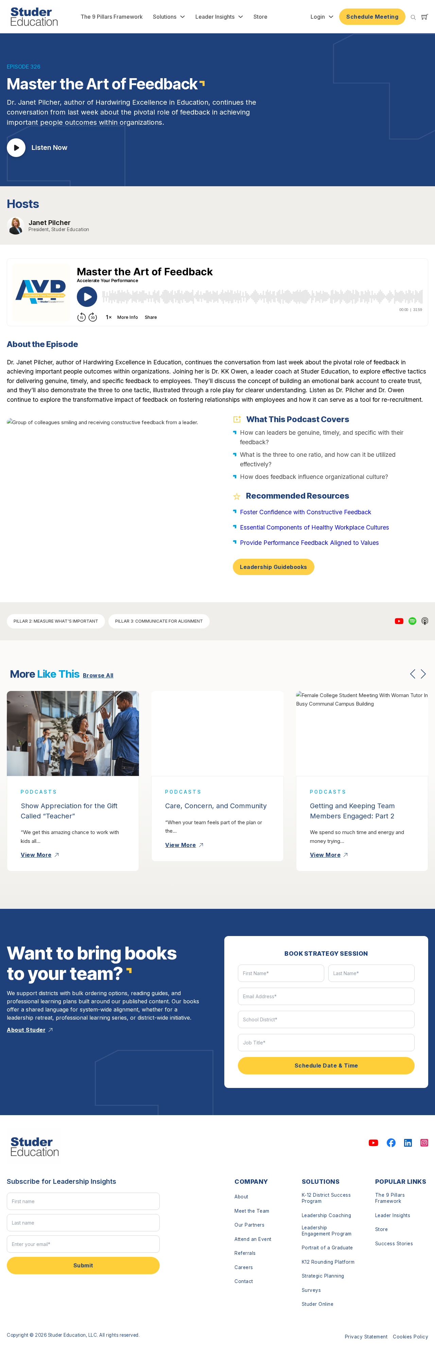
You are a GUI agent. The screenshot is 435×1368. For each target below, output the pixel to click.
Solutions (164, 16)
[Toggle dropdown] (182, 16)
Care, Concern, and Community (216, 806)
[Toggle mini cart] (424, 16)
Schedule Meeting (372, 16)
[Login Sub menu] (331, 16)
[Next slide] (423, 674)
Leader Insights (214, 16)
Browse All (98, 675)
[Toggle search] (413, 17)
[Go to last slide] (413, 674)
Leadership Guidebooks (273, 567)
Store (260, 16)
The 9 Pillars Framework (112, 16)
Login (318, 16)
